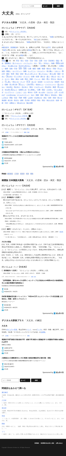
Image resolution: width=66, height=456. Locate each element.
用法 (29, 50)
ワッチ (39, 329)
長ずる (16, 100)
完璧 (40, 60)
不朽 (6, 103)
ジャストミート (50, 84)
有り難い (50, 71)
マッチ (22, 82)
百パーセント (17, 63)
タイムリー (41, 71)
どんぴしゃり (38, 87)
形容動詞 (13, 47)
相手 (4, 50)
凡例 (28, 132)
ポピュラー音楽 (11, 329)
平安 (15, 68)
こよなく (19, 92)
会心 (32, 95)
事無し (8, 71)
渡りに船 (53, 74)
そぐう (7, 79)
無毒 (24, 71)
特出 (38, 100)
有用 (12, 74)
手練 (20, 98)
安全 (26, 60)
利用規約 (37, 443)
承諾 (21, 55)
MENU (3, 1)
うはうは (50, 92)
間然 (31, 174)
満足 (43, 90)
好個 (32, 76)
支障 (41, 66)
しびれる (5, 98)
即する (53, 79)
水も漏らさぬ (12, 66)
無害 (43, 68)
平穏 (54, 68)
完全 (36, 60)
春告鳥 (61, 231)
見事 (38, 90)
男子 (28, 129)
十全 (45, 60)
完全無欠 (51, 60)
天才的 (27, 100)
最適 (54, 87)
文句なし (47, 63)
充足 (15, 98)
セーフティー (17, 71)
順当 (31, 87)
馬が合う (17, 87)
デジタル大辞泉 (9, 22)
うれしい (57, 71)
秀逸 (11, 98)
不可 (49, 47)
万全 (31, 60)
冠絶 (41, 95)
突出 (43, 100)
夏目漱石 (10, 174)
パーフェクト (28, 63)
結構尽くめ (22, 90)
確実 (34, 68)
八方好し (50, 90)
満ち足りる (21, 103)
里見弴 (22, 174)
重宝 (7, 74)
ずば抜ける (38, 98)
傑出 (60, 95)
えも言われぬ (11, 95)
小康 (29, 68)
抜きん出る (50, 100)
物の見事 (29, 103)
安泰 (11, 68)
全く (35, 63)
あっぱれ (42, 92)
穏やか (49, 68)
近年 (7, 47)
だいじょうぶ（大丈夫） (20, 116)
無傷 (52, 63)
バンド (28, 329)
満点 (57, 60)
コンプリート (9, 92)
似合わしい (40, 84)
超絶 (21, 100)
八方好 (17, 174)
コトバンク (10, 6)
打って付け (18, 76)
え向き (9, 76)
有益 (17, 74)
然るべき (16, 82)
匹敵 (6, 84)
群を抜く (54, 95)
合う (59, 76)
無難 (38, 68)
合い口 (34, 82)
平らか (59, 68)
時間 (28, 42)
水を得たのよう (11, 90)
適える (53, 76)
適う (48, 76)
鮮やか (30, 92)
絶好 (21, 74)
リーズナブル (48, 82)
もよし (22, 84)
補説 (3, 47)
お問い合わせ (59, 443)
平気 (17, 60)
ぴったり (26, 76)
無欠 (8, 63)
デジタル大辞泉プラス (13, 320)
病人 (35, 39)
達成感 (4, 100)
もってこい (32, 71)
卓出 (45, 98)
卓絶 (49, 98)
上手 (55, 92)
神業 (37, 95)
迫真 (57, 100)
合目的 (40, 82)
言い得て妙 (13, 84)
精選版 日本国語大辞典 (13, 180)
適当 (17, 79)
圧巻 (35, 92)
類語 (3, 60)
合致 (21, 79)
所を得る (48, 87)
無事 (6, 68)
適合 (12, 79)
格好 (58, 74)
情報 (25, 132)
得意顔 (33, 100)
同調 (31, 79)
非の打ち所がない (25, 66)
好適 (37, 76)
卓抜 (54, 98)
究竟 (27, 174)
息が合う (25, 87)
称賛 (24, 98)
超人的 (10, 100)
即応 (26, 79)
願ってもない (43, 74)
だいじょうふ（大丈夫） (18, 31)
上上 (24, 92)
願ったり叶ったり (31, 74)
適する (42, 76)
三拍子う (30, 84)
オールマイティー (23, 95)
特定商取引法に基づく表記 (47, 443)
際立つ (47, 95)
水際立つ (12, 103)
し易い (8, 82)
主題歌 (43, 332)
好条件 (57, 82)
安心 (22, 60)
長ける (59, 98)
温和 (3, 71)
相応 (43, 79)
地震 (51, 37)
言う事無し (32, 90)
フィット (37, 79)
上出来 (30, 98)
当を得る (9, 87)
